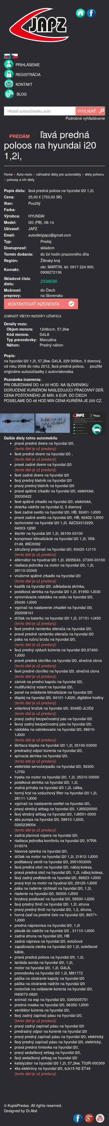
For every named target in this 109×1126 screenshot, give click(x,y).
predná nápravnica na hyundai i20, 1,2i (47, 925)
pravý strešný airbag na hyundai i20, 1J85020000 (56, 808)
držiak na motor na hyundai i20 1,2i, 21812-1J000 (56, 856)
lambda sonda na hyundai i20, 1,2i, (44, 962)
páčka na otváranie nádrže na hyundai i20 (50, 983)
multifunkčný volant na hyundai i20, (44, 686)
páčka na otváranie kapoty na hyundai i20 (49, 978)
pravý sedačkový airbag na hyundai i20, (48, 1052)
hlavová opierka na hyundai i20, (41, 851)
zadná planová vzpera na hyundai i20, (46, 835)
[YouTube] (100, 1117)
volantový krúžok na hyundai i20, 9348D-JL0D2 (54, 708)
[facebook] (91, 24)
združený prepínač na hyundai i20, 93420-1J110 (55, 549)
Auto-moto (24, 174)
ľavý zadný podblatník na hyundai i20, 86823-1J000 (58, 877)
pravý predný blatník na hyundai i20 (44, 485)
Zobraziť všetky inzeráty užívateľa (32, 316)
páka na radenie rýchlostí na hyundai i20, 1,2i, (53, 888)
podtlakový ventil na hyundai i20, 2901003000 (53, 861)
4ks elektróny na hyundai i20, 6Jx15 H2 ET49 (52, 1068)
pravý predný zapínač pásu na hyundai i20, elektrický (59, 1036)
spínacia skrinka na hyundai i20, (41, 755)
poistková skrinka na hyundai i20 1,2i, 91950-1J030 (58, 591)
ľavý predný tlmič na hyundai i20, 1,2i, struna (52, 904)
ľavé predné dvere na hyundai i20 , (44, 453)
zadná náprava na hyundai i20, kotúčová (49, 941)
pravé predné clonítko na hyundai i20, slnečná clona (58, 660)
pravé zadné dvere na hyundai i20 (43, 464)
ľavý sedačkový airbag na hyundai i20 (46, 1057)
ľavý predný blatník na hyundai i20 (43, 480)
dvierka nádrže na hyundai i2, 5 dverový (48, 506)
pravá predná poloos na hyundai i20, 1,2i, (49, 957)
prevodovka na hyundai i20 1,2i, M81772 (49, 973)
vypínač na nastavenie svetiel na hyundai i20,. (53, 803)
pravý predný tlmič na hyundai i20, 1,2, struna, (53, 909)
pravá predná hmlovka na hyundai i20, (47, 1047)
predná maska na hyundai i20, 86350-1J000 (52, 1004)
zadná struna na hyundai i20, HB (42, 935)
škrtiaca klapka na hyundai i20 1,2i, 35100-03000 (56, 745)
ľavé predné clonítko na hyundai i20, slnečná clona (57, 671)
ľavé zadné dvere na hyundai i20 (42, 475)
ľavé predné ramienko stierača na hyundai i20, (53, 628)
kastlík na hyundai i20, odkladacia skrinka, (50, 586)
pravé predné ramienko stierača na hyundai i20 (54, 634)
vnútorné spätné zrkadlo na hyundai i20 (48, 575)
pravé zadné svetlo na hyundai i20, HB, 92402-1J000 (59, 517)
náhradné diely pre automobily (58, 174)
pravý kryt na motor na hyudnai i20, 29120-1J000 (56, 882)
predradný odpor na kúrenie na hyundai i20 (51, 1031)
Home (8, 174)
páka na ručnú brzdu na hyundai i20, (45, 639)
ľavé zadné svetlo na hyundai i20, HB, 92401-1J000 (58, 512)
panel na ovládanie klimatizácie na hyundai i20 (53, 692)
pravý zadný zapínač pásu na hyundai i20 (49, 1026)
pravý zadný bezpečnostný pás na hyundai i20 (53, 718)
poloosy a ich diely (20, 179)
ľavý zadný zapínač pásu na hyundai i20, (49, 1015)
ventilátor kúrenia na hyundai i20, (42, 1010)
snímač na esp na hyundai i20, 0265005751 (51, 999)
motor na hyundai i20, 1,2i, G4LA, (43, 967)
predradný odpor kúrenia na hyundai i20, (49, 750)
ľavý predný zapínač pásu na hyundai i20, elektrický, (58, 1041)
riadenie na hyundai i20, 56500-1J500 (46, 893)
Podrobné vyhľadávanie (85, 118)
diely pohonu (94, 174)
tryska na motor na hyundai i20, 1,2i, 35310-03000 (57, 777)
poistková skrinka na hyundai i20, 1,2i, (46, 782)
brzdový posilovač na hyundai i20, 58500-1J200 (54, 898)
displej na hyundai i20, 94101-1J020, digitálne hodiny (59, 697)
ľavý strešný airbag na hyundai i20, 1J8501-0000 (55, 814)
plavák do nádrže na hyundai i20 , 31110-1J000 (54, 930)
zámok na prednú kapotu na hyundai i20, (49, 681)
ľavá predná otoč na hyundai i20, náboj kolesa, (54, 867)
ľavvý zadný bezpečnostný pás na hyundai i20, (53, 724)
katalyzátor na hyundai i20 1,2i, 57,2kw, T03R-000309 (60, 1063)
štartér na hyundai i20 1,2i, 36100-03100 (49, 533)
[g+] (89, 1117)
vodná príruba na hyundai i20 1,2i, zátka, (49, 787)
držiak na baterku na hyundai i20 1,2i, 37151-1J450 (58, 618)
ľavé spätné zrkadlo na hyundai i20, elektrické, (53, 501)
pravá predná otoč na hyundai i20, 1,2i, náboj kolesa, (59, 872)
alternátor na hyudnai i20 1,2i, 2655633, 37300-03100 (60, 559)
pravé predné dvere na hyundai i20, (44, 443)
